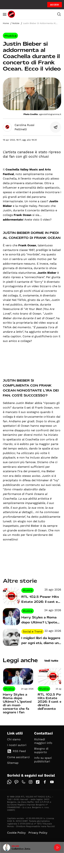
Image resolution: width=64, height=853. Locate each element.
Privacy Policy (37, 832)
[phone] (23, 782)
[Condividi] (55, 127)
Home (6, 23)
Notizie (15, 23)
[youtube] (52, 782)
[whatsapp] (9, 782)
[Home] (11, 14)
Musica (10, 35)
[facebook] (45, 782)
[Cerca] (59, 14)
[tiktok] (38, 782)
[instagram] (30, 782)
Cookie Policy (16, 832)
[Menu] (4, 14)
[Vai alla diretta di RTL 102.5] (57, 847)
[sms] (16, 782)
